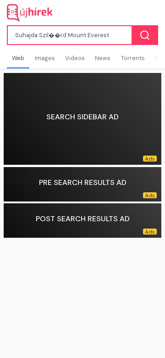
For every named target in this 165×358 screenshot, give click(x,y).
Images (45, 58)
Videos (75, 58)
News (102, 58)
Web (18, 58)
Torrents (133, 58)
